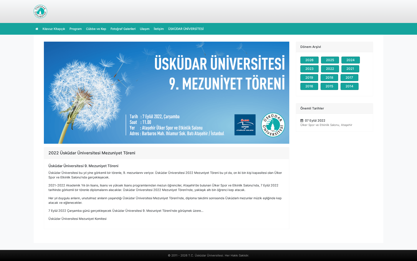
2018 (329, 77)
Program (76, 29)
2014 (349, 86)
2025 (330, 60)
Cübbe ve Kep (96, 29)
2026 (309, 60)
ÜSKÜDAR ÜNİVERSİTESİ (186, 29)
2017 (349, 77)
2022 (330, 69)
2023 (309, 69)
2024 (350, 60)
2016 (309, 86)
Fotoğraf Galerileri (123, 29)
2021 (350, 69)
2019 (309, 77)
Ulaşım (144, 29)
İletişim (159, 29)
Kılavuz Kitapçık (54, 29)
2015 (329, 86)
